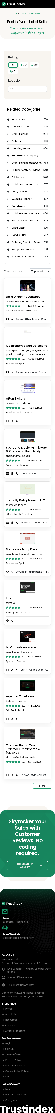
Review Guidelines (15, 1065)
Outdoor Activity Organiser (27, 170)
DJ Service (18, 177)
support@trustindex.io (15, 921)
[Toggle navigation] (49, 4)
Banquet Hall (19, 235)
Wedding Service (21, 126)
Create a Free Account (25, 865)
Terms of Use (13, 1054)
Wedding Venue (21, 148)
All (13, 65)
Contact (10, 1025)
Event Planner (20, 133)
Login (8, 1043)
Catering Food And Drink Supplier (28, 242)
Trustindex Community (20, 985)
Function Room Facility (25, 220)
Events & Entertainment (30, 14)
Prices (8, 1008)
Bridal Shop (18, 227)
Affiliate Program (15, 1031)
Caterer (16, 141)
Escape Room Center (24, 249)
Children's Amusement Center (28, 184)
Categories (11, 1100)
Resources (11, 1019)
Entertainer (18, 206)
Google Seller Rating (17, 1071)
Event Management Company (28, 162)
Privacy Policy (13, 1060)
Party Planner (20, 191)
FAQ (7, 1076)
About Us (10, 1014)
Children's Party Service (25, 213)
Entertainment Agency (25, 155)
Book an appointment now (18, 938)
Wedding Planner (22, 198)
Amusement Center (23, 256)
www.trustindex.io (12, 996)
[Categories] (16, 13)
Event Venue (19, 119)
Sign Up (9, 1049)
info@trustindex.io (34, 996)
